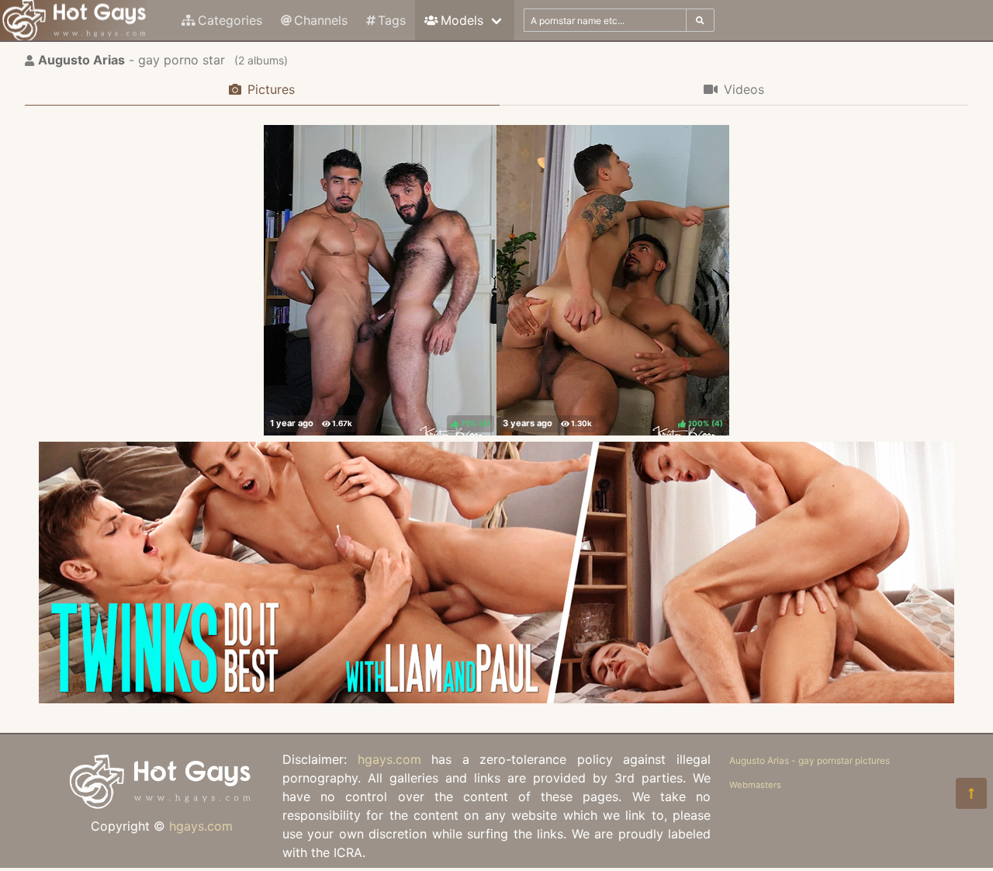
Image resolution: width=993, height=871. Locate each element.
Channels (321, 20)
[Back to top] (971, 793)
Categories (230, 20)
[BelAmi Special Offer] (496, 698)
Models (462, 20)
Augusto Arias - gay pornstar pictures (809, 760)
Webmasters (755, 784)
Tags (392, 20)
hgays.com (201, 826)
